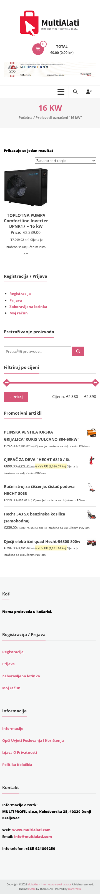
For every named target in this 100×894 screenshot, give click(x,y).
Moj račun (18, 312)
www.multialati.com (31, 829)
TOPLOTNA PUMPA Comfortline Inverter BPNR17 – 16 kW (26, 220)
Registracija (20, 293)
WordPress (74, 889)
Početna (25, 117)
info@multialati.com (33, 836)
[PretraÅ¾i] (78, 351)
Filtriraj (16, 396)
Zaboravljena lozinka (28, 306)
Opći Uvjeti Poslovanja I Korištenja (33, 740)
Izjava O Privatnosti (19, 752)
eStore (32, 889)
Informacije (12, 728)
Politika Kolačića (17, 764)
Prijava (15, 300)
